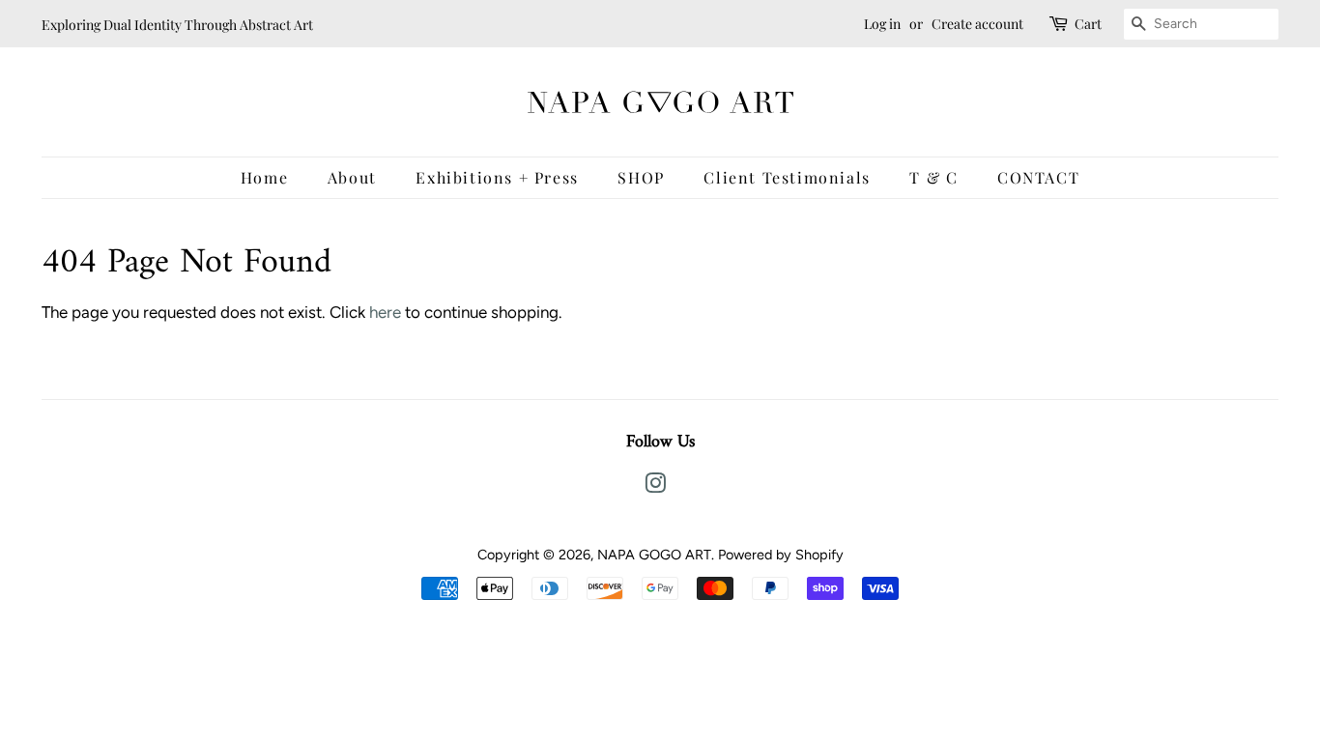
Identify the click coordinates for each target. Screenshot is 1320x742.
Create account (977, 23)
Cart (1088, 23)
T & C (933, 177)
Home (264, 177)
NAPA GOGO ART (654, 554)
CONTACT (1038, 177)
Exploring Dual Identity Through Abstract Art (177, 24)
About (352, 177)
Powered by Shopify (781, 554)
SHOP (640, 177)
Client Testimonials (786, 177)
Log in (882, 23)
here (385, 312)
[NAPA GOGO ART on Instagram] (655, 487)
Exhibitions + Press (497, 177)
